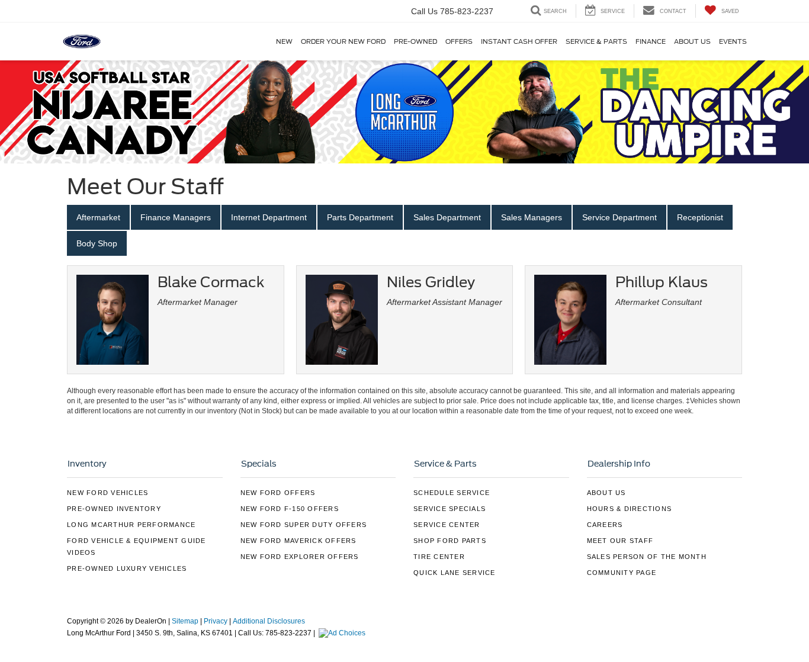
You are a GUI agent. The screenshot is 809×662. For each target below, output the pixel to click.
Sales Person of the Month (647, 556)
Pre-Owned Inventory (114, 508)
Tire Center (439, 556)
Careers (605, 524)
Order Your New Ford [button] (343, 41)
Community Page (622, 572)
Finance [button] (650, 41)
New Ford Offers (278, 492)
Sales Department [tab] (447, 217)
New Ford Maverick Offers (298, 540)
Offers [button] (459, 41)
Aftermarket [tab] (98, 217)
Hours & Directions (629, 508)
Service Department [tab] (619, 217)
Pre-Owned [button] (415, 41)
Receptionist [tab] (700, 217)
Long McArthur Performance (131, 524)
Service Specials (449, 508)
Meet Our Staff (620, 540)
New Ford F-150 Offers (289, 508)
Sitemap (185, 621)
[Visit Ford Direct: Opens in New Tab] (343, 633)
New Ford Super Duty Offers (303, 524)
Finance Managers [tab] (175, 217)
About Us (606, 492)
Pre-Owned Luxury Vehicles (127, 568)
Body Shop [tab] (96, 243)
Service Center (446, 524)
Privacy (215, 621)
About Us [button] (692, 41)
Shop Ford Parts (449, 540)
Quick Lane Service (454, 572)
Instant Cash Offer (519, 41)
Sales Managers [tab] (531, 217)
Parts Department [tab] (360, 217)
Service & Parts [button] (596, 41)
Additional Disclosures (269, 621)
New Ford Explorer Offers (299, 556)
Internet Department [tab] (269, 217)
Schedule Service (451, 492)
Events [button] (733, 41)
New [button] (284, 41)
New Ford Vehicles (107, 492)
